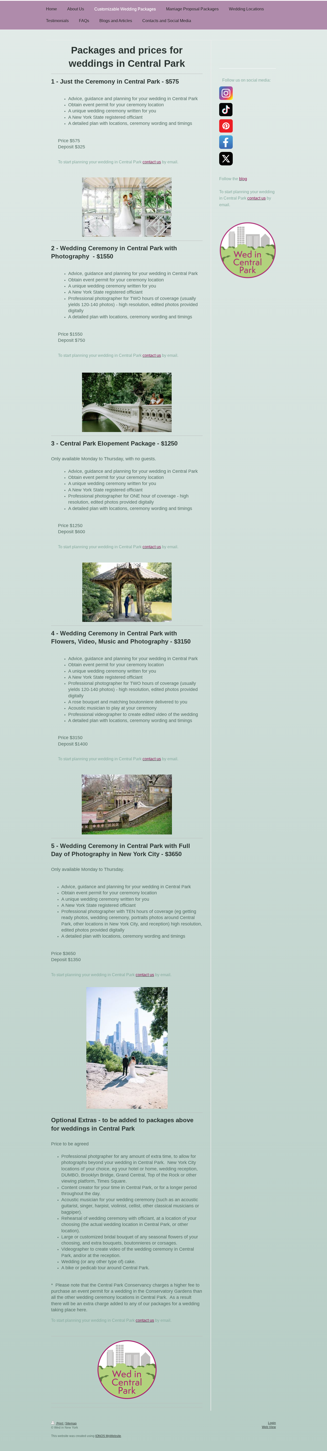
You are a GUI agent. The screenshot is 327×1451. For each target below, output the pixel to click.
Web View (269, 1427)
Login (272, 1422)
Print (60, 1423)
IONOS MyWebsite (108, 1435)
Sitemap (71, 1423)
